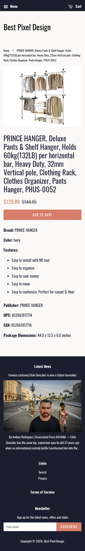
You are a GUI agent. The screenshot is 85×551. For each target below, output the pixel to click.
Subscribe (68, 526)
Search (42, 472)
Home (6, 50)
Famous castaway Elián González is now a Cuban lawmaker (42, 375)
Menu (13, 6)
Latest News (42, 366)
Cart (78, 6)
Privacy (42, 478)
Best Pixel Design (54, 541)
